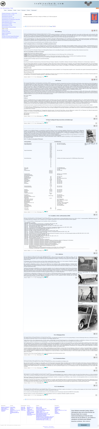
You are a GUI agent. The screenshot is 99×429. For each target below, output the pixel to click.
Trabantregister (33, 10)
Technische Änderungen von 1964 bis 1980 (9, 13)
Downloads (23, 10)
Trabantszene (3, 410)
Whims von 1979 (5, 28)
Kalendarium (12, 409)
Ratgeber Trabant (5, 34)
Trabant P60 (23, 407)
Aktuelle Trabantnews (4, 407)
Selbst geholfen (13, 407)
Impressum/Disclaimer (30, 411)
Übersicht (54, 26)
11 (42, 26)
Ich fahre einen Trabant (6, 31)
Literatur (11, 408)
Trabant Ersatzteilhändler (31, 414)
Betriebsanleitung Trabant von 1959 (8, 14)
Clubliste (28, 408)
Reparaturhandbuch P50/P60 (41, 415)
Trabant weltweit (4, 408)
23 (49, 26)
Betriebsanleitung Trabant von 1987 (8, 17)
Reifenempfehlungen (6, 8)
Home (5, 10)
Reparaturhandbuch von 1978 (7, 25)
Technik (14, 10)
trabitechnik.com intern (5, 409)
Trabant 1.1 (23, 409)
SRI (10, 413)
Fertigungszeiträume (30, 410)
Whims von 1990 (5, 30)
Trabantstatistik (29, 409)
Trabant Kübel (23, 410)
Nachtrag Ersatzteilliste (14, 411)
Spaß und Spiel (57, 409)
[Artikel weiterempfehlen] (94, 30)
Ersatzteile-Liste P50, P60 (14, 412)
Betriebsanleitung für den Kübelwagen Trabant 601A (11, 19)
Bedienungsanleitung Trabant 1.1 (42, 413)
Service (19, 10)
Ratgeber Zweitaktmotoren (6, 33)
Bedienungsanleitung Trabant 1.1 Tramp (9, 22)
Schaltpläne (57, 407)
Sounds (56, 408)
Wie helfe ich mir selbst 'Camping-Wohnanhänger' (10, 36)
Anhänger (56, 412)
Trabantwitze (29, 413)
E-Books (28, 10)
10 (40, 26)
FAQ (1, 8)
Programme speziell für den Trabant (61, 410)
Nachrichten (10, 10)
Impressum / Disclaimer (48, 426)
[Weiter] (51, 26)
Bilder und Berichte (30, 407)
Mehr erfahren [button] (86, 421)
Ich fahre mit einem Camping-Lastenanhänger (10, 37)
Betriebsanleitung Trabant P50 (7, 16)
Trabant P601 (23, 408)
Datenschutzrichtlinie (30, 412)
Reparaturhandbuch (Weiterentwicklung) (43, 410)
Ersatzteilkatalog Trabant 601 (15, 410)
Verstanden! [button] (84, 425)
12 (44, 26)
